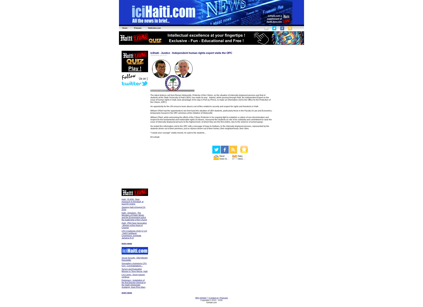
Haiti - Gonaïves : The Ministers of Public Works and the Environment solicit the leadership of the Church (134, 216)
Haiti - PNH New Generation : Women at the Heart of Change (134, 225)
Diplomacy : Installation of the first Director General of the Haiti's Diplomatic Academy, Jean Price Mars (134, 283)
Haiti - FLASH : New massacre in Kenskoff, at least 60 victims (132, 201)
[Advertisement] (135, 137)
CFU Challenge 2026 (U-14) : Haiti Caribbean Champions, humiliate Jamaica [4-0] (134, 234)
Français (224, 298)
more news (127, 243)
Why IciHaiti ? (201, 298)
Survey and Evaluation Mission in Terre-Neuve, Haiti (135, 270)
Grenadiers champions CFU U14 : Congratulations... (134, 264)
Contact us (214, 298)
